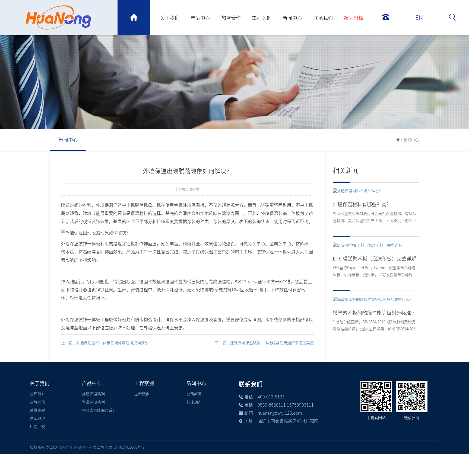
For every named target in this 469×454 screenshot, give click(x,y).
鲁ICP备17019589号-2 (126, 447)
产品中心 (200, 17)
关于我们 (169, 17)
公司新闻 (194, 394)
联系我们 (323, 17)
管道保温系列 (93, 402)
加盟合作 (231, 17)
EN (419, 18)
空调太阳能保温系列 (99, 410)
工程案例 (261, 17)
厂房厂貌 (37, 427)
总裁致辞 (37, 418)
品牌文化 (37, 402)
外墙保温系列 (93, 394)
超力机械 (353, 17)
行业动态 (194, 402)
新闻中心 (292, 17)
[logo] (75, 17)
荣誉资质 (37, 410)
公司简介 (37, 394)
